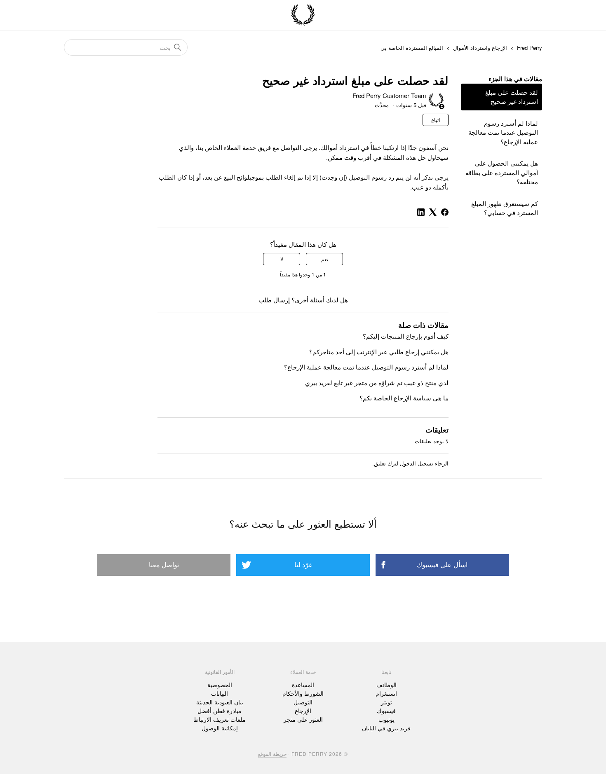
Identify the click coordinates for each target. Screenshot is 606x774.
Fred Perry (529, 47)
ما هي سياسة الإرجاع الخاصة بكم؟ (404, 397)
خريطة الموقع (272, 753)
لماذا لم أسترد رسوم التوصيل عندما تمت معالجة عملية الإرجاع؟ (503, 132)
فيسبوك (386, 710)
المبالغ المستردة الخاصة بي (412, 47)
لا (281, 258)
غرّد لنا (303, 564)
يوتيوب (386, 719)
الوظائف (386, 684)
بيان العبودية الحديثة (219, 702)
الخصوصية (219, 684)
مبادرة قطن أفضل (219, 710)
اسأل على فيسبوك (442, 564)
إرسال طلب (274, 299)
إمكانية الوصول (220, 728)
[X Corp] (433, 212)
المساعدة (303, 684)
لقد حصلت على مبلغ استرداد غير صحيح (511, 97)
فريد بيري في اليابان (386, 728)
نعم (324, 258)
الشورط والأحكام (303, 693)
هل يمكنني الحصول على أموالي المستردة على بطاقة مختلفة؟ (501, 172)
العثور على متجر (303, 719)
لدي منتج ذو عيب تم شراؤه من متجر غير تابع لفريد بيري (377, 382)
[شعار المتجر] (303, 15)
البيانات (219, 693)
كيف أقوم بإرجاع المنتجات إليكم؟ (406, 336)
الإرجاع (303, 710)
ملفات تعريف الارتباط (219, 719)
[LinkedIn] (421, 212)
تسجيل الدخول (416, 463)
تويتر (386, 702)
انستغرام (386, 693)
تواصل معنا (164, 564)
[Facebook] (445, 212)
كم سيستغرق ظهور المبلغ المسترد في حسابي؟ (504, 208)
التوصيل (303, 702)
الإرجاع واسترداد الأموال (480, 47)
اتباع (435, 119)
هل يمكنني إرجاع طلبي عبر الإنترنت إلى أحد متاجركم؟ (379, 351)
